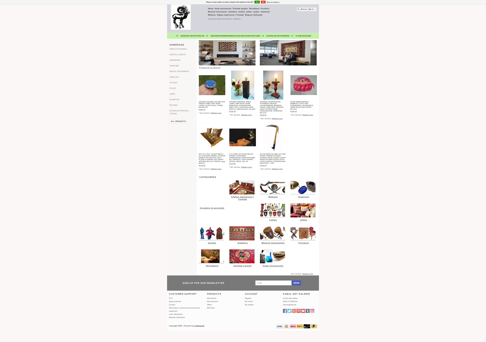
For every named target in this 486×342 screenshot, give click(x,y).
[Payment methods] (279, 326)
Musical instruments (217, 12)
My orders (249, 301)
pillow (249, 12)
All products (178, 121)
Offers (209, 305)
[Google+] (294, 311)
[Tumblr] (308, 311)
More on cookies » (273, 2)
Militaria (212, 15)
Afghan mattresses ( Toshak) (230, 15)
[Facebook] (285, 311)
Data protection (175, 301)
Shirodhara (254, 8)
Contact (172, 305)
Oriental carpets (240, 8)
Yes (257, 2)
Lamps (256, 12)
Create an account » (224, 19)
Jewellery (232, 12)
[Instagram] (312, 311)
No (263, 2)
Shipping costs (216, 113)
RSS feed (211, 308)
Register (248, 298)
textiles (241, 12)
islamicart (265, 12)
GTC (171, 298)
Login (210, 19)
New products (212, 301)
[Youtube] (303, 311)
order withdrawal (175, 314)
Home (210, 8)
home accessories (223, 8)
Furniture (265, 8)
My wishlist (249, 305)
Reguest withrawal (253, 15)
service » (237, 19)
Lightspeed (199, 326)
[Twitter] (289, 311)
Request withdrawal (177, 317)
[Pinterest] (299, 311)
